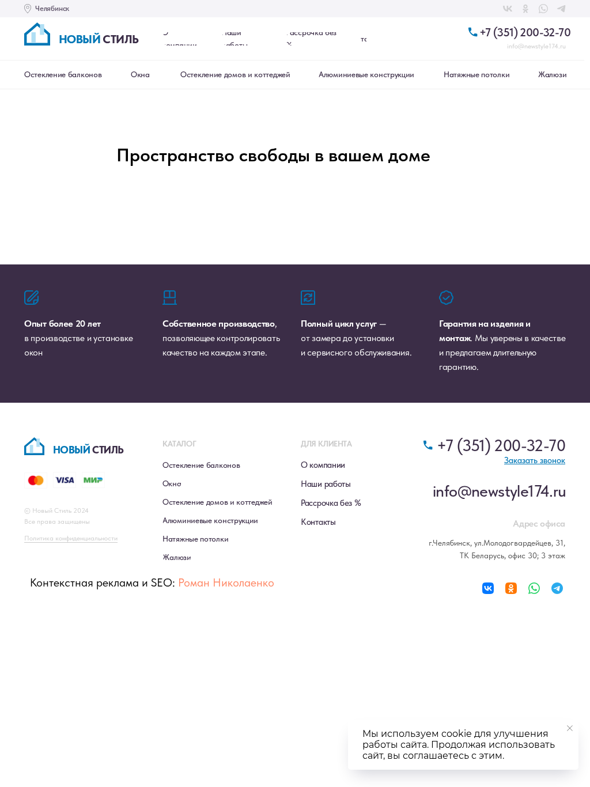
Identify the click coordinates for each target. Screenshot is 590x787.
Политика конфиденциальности (71, 538)
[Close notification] (570, 728)
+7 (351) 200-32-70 (524, 32)
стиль (98, 39)
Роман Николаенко (226, 582)
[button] (534, 460)
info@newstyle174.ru (536, 46)
